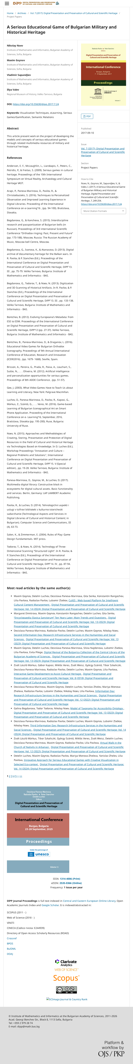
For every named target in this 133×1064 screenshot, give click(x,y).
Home (10, 13)
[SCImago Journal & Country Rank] (66, 999)
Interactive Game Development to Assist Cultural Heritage (48, 673)
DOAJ (10, 953)
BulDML (11, 948)
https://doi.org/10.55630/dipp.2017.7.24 (36, 104)
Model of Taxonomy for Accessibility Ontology (97, 708)
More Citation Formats (95, 211)
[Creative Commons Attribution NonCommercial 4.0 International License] (66, 992)
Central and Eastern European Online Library (89, 900)
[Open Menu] (6, 3)
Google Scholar (50, 905)
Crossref (12, 938)
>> (20, 776)
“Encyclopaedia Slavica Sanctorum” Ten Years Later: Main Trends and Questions (60, 617)
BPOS (10, 943)
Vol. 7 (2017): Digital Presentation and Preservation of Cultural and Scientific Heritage (73, 13)
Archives (21, 13)
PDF (88, 116)
